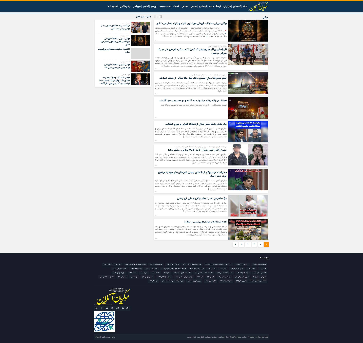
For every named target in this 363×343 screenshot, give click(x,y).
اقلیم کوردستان (156, 264)
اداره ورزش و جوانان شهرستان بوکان (219, 264)
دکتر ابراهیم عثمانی (224, 273)
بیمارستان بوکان (237, 268)
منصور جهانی (147, 277)
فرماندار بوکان (224, 277)
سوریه (144, 273)
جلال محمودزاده (119, 268)
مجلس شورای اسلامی (184, 277)
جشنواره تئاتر (151, 268)
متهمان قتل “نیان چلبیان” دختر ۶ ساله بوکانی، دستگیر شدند (197, 150)
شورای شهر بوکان (242, 277)
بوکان (251, 268)
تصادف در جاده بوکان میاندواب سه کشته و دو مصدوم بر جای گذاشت (193, 101)
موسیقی (122, 277)
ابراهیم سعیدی (259, 264)
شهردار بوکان (119, 273)
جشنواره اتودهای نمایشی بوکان (174, 268)
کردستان (237, 6)
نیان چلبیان (211, 281)
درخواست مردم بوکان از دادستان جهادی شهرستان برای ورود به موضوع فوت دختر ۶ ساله (192, 174)
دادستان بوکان (260, 273)
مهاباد (134, 277)
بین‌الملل (137, 6)
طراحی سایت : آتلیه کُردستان (105, 337)
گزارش (146, 6)
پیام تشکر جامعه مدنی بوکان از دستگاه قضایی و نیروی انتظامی (196, 124)
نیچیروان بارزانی (194, 281)
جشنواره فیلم (136, 268)
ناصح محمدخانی (107, 277)
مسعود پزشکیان (164, 277)
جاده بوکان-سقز (197, 268)
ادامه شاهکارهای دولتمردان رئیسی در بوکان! (205, 222)
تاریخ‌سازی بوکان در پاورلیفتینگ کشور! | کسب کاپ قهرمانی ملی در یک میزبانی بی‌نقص (192, 51)
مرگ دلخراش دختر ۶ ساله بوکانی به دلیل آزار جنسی (202, 198)
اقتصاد (176, 6)
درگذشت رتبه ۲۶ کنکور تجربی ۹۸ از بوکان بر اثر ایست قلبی (115, 27)
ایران (263, 268)
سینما (132, 273)
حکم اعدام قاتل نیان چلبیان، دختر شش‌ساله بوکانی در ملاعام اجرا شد (193, 78)
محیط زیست (165, 6)
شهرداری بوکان (259, 277)
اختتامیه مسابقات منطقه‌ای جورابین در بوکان (114, 51)
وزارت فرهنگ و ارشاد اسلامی (172, 281)
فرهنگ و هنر (215, 6)
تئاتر (223, 268)
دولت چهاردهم (243, 273)
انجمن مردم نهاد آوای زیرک (135, 264)
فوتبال (210, 277)
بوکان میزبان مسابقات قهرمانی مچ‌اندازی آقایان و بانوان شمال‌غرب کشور (192, 23)
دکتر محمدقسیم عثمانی (204, 273)
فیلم (200, 277)
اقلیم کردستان (173, 264)
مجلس (185, 6)
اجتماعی (203, 6)
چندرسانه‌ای (125, 6)
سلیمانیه (156, 273)
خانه (245, 6)
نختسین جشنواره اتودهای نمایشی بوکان (251, 281)
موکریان (227, 6)
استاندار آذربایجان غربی (192, 264)
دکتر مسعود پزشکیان (182, 273)
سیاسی (193, 6)
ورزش (153, 6)
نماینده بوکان (226, 281)
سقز (167, 273)
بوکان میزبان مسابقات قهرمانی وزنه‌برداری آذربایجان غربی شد (117, 66)
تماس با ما (112, 6)
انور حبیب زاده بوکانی (112, 264)
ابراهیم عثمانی (242, 264)
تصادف (211, 268)
